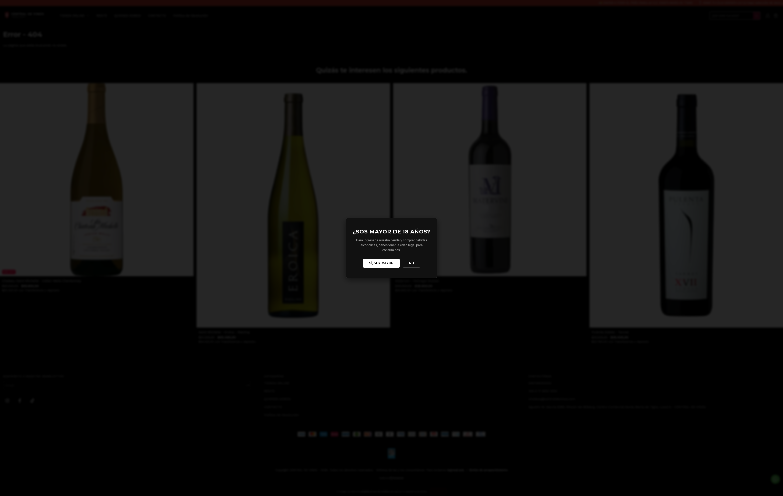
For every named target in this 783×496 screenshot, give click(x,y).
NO (411, 263)
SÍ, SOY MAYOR (381, 263)
